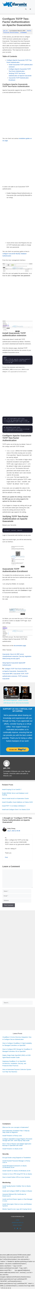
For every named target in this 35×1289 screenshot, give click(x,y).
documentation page (20, 645)
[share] (15, 688)
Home (17, 1220)
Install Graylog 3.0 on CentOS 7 (11, 789)
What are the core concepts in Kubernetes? (15, 1127)
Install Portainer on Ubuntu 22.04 (12, 1149)
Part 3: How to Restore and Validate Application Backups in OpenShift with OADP (16, 1144)
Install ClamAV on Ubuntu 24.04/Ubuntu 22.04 (16, 1171)
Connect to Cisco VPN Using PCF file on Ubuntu (17, 1174)
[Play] (20, 692)
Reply (6, 857)
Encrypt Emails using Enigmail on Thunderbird (16, 1157)
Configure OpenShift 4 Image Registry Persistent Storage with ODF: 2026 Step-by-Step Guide (17, 1139)
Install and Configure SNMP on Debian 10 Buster (17, 1191)
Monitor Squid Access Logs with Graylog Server (17, 1209)
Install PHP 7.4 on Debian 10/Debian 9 (13, 806)
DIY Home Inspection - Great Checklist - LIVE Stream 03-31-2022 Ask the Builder (11, 689)
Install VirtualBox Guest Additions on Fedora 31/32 (17, 802)
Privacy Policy (17, 1225)
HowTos (29, 30)
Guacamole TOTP (18, 673)
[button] (26, 9)
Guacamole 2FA (22, 671)
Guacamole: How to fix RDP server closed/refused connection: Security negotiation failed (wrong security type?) (16, 656)
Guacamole (6, 32)
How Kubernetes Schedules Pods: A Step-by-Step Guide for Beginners (16, 1131)
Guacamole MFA (7, 673)
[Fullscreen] (30, 692)
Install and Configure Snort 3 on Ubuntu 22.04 (16, 809)
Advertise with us (17, 1222)
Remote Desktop (14, 32)
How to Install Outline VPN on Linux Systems (16, 1177)
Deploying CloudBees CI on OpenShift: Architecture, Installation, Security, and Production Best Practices (14, 1063)
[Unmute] (22, 692)
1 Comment (23, 32)
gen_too (5, 30)
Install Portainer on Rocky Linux (12, 1135)
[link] (6, 689)
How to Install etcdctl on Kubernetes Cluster (15, 798)
